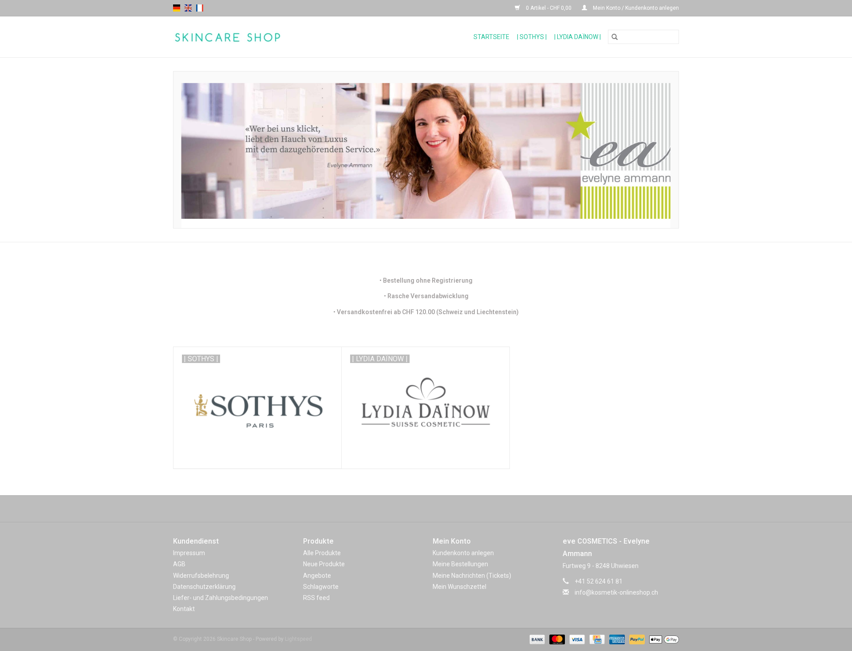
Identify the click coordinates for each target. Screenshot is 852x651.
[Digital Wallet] (662, 639)
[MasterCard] (556, 639)
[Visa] (576, 639)
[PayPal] (636, 639)
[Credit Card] (596, 639)
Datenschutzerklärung (204, 586)
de (176, 8)
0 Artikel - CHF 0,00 (549, 8)
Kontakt (184, 608)
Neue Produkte (324, 564)
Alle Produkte (322, 552)
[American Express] (616, 639)
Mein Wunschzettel (459, 586)
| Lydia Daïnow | (577, 36)
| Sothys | (532, 36)
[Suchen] (614, 37)
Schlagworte (321, 586)
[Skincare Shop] (260, 37)
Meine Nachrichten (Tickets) (472, 575)
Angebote (317, 575)
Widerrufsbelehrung (201, 575)
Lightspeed (298, 639)
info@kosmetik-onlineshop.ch (616, 592)
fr (199, 8)
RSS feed (316, 597)
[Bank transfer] (536, 639)
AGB (179, 564)
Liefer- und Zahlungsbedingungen (220, 597)
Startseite (491, 36)
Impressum (189, 552)
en (188, 8)
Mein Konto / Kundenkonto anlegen (635, 8)
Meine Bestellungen (460, 564)
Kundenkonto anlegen (463, 552)
